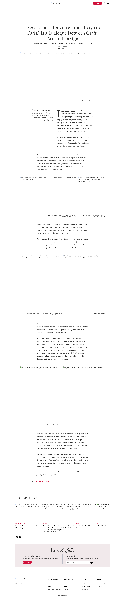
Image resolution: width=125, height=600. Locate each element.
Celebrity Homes (54, 590)
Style (66, 583)
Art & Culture (53, 579)
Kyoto (73, 239)
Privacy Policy (102, 583)
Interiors (51, 583)
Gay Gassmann (63, 46)
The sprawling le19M (68, 111)
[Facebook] (19, 583)
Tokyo (65, 146)
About (99, 579)
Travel (50, 586)
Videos (83, 583)
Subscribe (97, 3)
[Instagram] (16, 583)
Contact (100, 586)
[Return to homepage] (25, 579)
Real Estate (68, 579)
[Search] (105, 3)
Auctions (67, 590)
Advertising (85, 586)
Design (66, 586)
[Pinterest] (22, 583)
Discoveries (85, 579)
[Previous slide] (16, 537)
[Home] (62, 5)
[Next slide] (19, 537)
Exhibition (40, 482)
